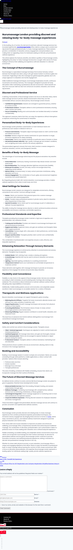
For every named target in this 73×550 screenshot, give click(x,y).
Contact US (7, 12)
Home (5, 4)
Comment (50, 491)
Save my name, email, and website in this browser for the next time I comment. (26, 505)
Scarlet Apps (7, 10)
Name (36, 494)
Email (36, 498)
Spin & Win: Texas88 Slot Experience (11, 458)
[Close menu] (0, 535)
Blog (5, 6)
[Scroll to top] (1, 532)
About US (6, 14)
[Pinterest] (1, 525)
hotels (49, 417)
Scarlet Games (8, 8)
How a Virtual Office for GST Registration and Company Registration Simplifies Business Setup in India (29, 463)
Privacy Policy (8, 15)
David (5, 42)
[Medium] (5, 525)
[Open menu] (1, 21)
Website (36, 501)
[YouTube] (3, 525)
